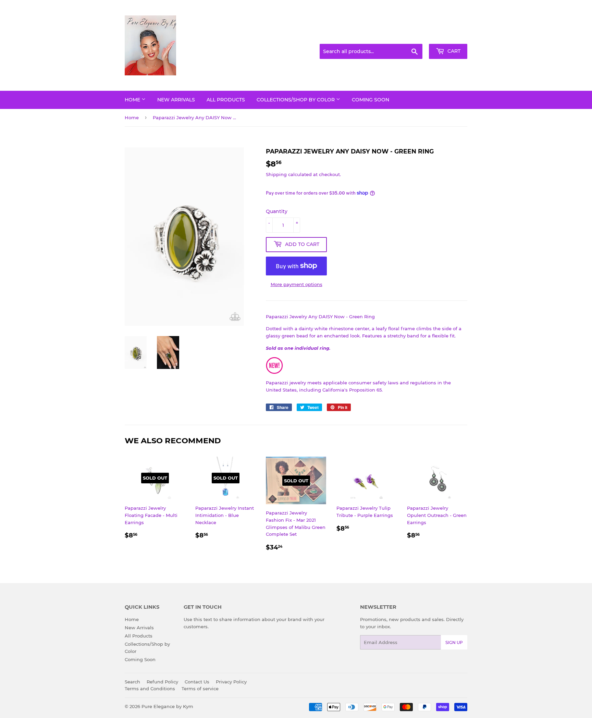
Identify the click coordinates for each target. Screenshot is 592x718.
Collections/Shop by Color (296, 100)
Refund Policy (162, 681)
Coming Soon (370, 100)
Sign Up (454, 642)
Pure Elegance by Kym (167, 706)
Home (133, 100)
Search (132, 681)
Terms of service (200, 688)
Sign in (413, 35)
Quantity (276, 211)
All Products (226, 100)
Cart (453, 51)
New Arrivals (176, 100)
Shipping (276, 174)
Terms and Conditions (150, 688)
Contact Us (197, 681)
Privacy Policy (231, 681)
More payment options (296, 284)
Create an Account (448, 35)
